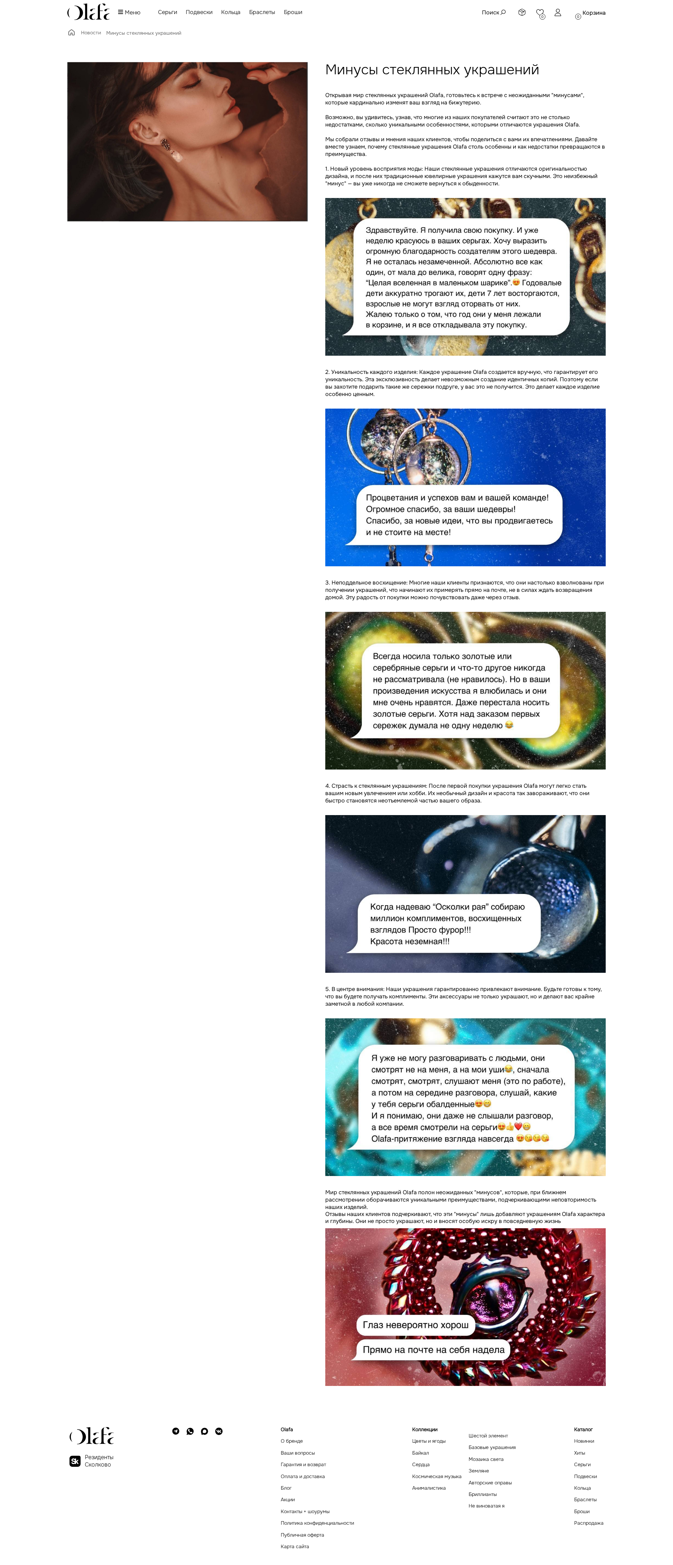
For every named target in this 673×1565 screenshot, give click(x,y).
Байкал (420, 1453)
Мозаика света (486, 1459)
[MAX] (204, 1488)
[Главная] (71, 35)
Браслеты (262, 12)
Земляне (479, 1471)
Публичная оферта (302, 1535)
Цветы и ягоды (429, 1441)
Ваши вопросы (298, 1453)
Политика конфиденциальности (317, 1523)
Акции (288, 1499)
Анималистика (429, 1488)
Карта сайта (295, 1546)
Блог (286, 1488)
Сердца (421, 1464)
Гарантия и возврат (303, 1464)
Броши (293, 12)
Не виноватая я (486, 1506)
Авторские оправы (490, 1482)
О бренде (292, 1441)
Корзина (594, 12)
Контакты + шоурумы (305, 1511)
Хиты (579, 1453)
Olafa (410, 1192)
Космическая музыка (437, 1476)
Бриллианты (483, 1494)
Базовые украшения (492, 1447)
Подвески (199, 12)
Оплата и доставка (303, 1476)
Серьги (167, 12)
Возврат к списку (90, 1402)
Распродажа (589, 1523)
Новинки (584, 1441)
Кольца (230, 12)
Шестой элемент (488, 1435)
